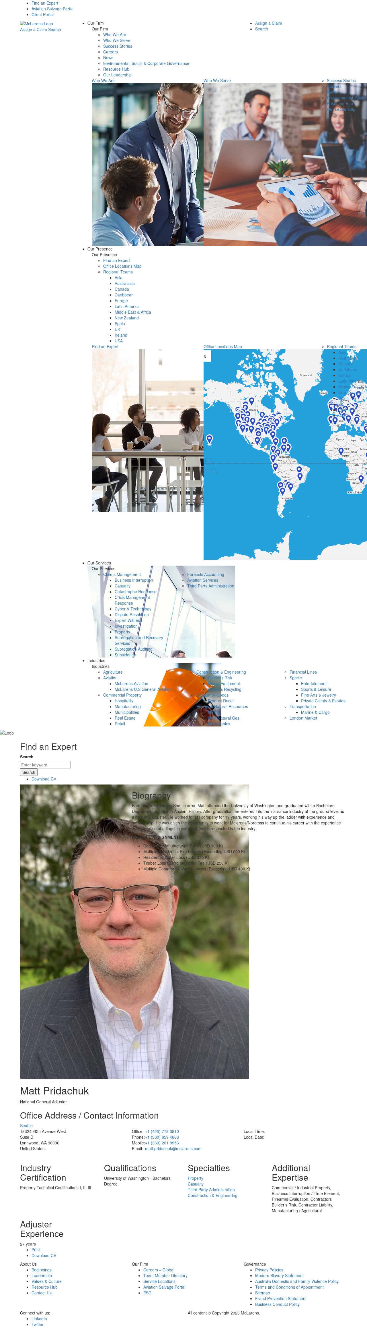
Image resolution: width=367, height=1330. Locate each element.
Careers (110, 52)
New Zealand (127, 318)
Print (36, 1249)
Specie (296, 678)
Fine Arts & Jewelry (318, 695)
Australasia (125, 283)
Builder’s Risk (220, 678)
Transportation (303, 706)
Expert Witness (128, 620)
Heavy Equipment (224, 683)
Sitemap (262, 1293)
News (108, 57)
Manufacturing (128, 706)
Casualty (122, 586)
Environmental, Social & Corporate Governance (146, 63)
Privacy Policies (269, 1270)
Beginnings (42, 1270)
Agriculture (113, 672)
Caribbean (124, 295)
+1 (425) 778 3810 (162, 1131)
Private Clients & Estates (323, 700)
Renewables (219, 723)
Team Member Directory (165, 1275)
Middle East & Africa (133, 312)
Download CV (44, 779)
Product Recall (221, 700)
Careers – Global (158, 1270)
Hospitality (124, 700)
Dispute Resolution (132, 614)
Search (54, 29)
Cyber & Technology (133, 609)
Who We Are (114, 34)
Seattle (26, 1125)
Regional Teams (118, 272)
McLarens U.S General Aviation (143, 689)
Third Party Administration (210, 586)
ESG (147, 1293)
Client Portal (43, 14)
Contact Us (42, 1293)
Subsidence (125, 655)
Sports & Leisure (316, 689)
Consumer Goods (212, 695)
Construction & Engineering (221, 672)
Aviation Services (202, 580)
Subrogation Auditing (134, 649)
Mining (214, 712)
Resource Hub (116, 69)
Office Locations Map (122, 266)
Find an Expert (45, 3)
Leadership (42, 1275)
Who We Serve (116, 40)
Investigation (126, 626)
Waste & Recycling (224, 689)
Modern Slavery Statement (279, 1275)
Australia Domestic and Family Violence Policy (297, 1281)
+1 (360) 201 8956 (162, 1143)
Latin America (127, 306)
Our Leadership (117, 75)
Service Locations (159, 1281)
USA (119, 341)
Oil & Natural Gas (223, 718)
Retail (120, 723)
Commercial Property (122, 695)
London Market (303, 718)
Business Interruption (134, 580)
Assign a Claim (33, 29)
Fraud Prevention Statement (281, 1298)
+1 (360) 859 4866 (162, 1137)
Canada (122, 289)
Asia (118, 277)
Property (122, 632)
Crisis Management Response (132, 600)
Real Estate (125, 718)
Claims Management (122, 574)
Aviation (110, 678)
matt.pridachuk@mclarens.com (173, 1148)
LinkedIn (39, 1318)
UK (117, 329)
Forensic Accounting (205, 574)
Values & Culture (47, 1281)
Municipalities (127, 712)
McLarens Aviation (131, 683)
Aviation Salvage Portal (52, 8)
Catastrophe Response (136, 591)
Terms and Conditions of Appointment (289, 1287)
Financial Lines (303, 672)
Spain (120, 323)
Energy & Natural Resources (222, 706)
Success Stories (117, 46)
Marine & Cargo (315, 712)
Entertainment (314, 683)
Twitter (38, 1324)
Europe (121, 300)
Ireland (121, 335)
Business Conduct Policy (277, 1304)
